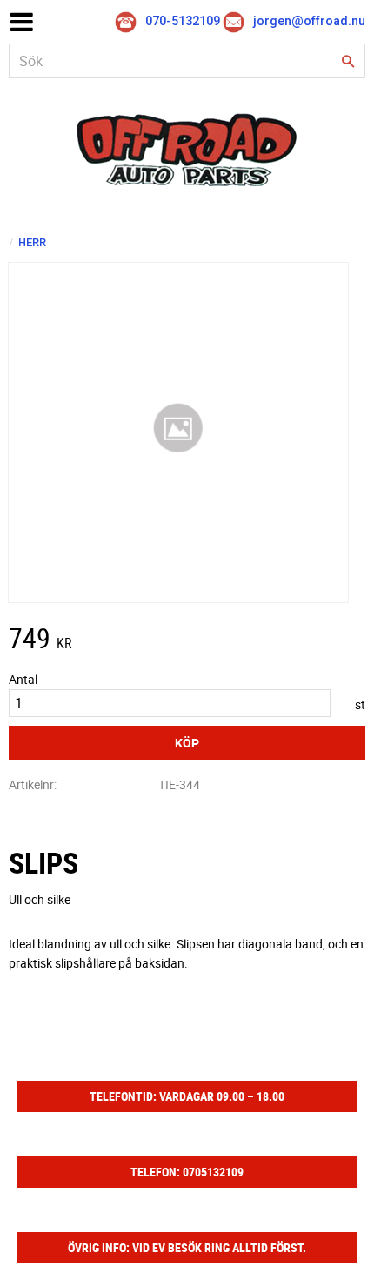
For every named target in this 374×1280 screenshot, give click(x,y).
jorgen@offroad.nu (309, 21)
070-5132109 (182, 21)
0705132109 (213, 1171)
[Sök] (348, 61)
